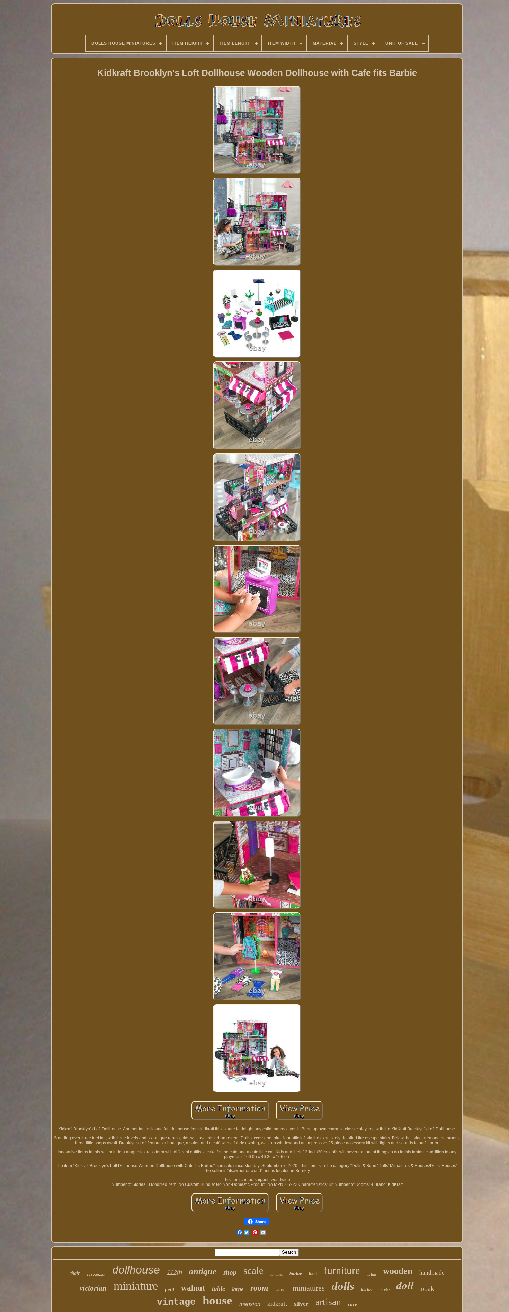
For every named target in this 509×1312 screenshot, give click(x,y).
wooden (397, 1271)
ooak (427, 1288)
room (259, 1287)
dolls (343, 1286)
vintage (176, 1302)
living (371, 1274)
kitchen (367, 1289)
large (237, 1289)
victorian (93, 1288)
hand (313, 1273)
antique (202, 1271)
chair (75, 1273)
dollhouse (136, 1269)
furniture (342, 1270)
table (218, 1288)
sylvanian (96, 1274)
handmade (432, 1272)
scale (253, 1270)
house (217, 1300)
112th (174, 1272)
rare (352, 1304)
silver (301, 1304)
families (276, 1274)
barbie (295, 1273)
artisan (328, 1301)
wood (280, 1289)
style (385, 1289)
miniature (136, 1285)
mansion (249, 1304)
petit (169, 1289)
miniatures (309, 1288)
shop (229, 1272)
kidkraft (277, 1303)
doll (405, 1285)
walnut (193, 1288)
